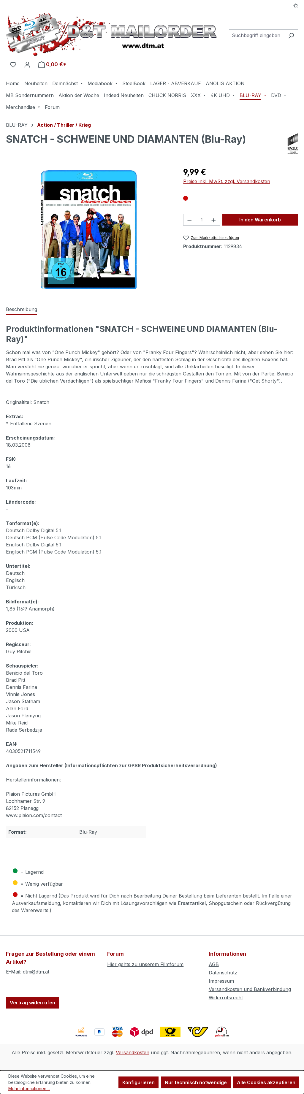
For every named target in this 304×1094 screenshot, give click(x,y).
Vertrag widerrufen (32, 1003)
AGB (214, 964)
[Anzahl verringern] (189, 220)
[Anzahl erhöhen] (214, 220)
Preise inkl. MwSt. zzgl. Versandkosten (226, 181)
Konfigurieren (138, 1082)
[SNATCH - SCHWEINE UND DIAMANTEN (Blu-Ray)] (89, 229)
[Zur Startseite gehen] (111, 34)
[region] (88, 230)
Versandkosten (132, 1052)
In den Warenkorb (260, 220)
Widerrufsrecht (226, 998)
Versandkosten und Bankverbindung (250, 989)
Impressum (221, 981)
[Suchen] (291, 35)
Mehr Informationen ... (29, 1088)
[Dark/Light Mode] (295, 5)
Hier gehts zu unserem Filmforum (145, 964)
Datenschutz (223, 973)
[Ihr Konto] (27, 64)
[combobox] (256, 35)
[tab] (21, 309)
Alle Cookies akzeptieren (266, 1082)
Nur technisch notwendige (196, 1082)
